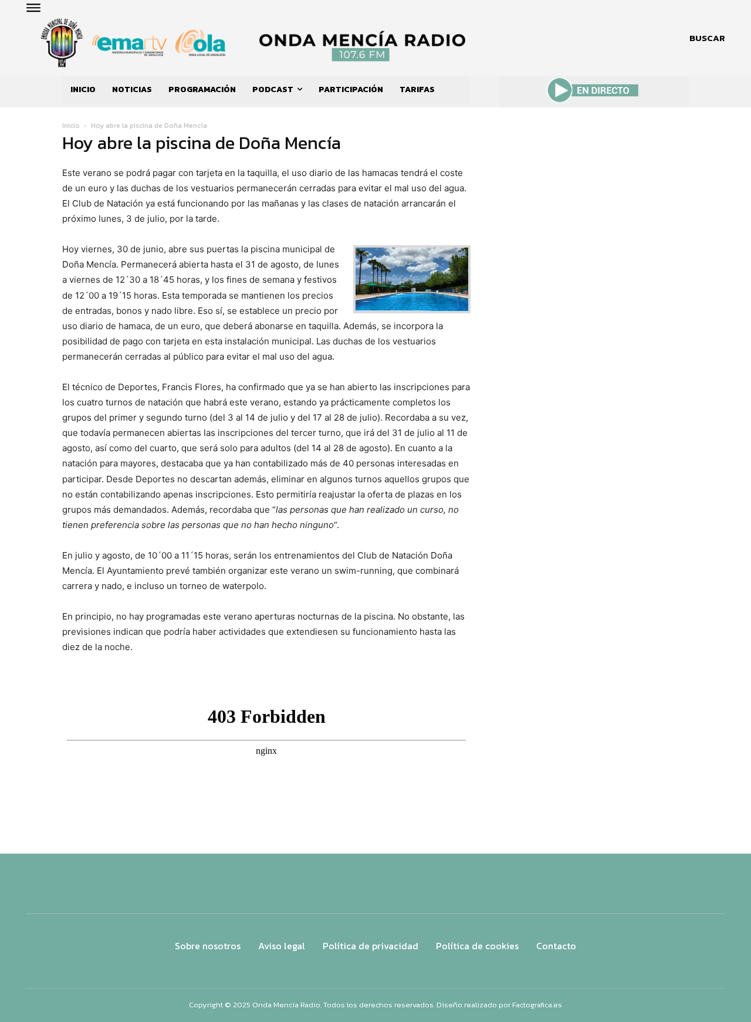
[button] (707, 38)
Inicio (71, 125)
